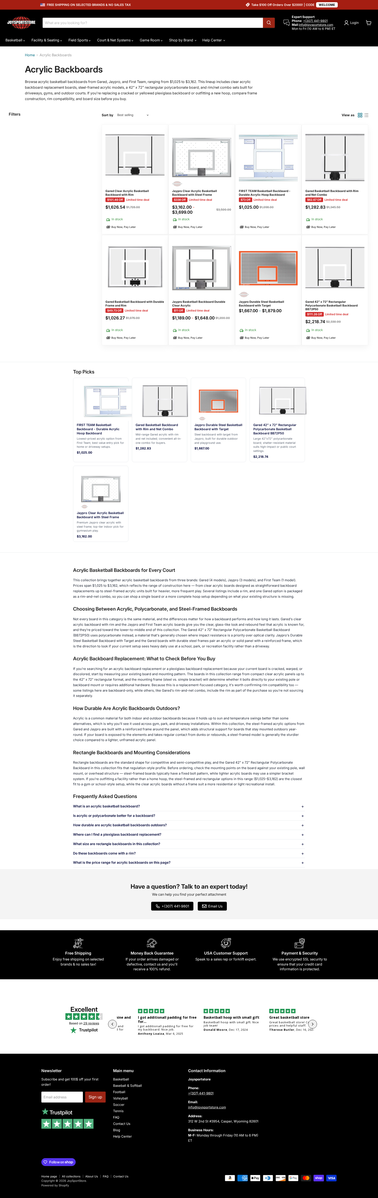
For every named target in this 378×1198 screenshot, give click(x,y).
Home (30, 55)
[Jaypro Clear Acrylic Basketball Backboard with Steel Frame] (201, 179)
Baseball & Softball (127, 1085)
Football (119, 1092)
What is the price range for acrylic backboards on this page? (121, 863)
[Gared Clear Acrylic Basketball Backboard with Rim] (135, 179)
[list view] (366, 115)
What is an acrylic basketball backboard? (106, 806)
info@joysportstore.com (316, 24)
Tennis (118, 1111)
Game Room (150, 40)
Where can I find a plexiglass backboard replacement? (117, 835)
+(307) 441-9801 (315, 21)
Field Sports (78, 40)
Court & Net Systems (114, 40)
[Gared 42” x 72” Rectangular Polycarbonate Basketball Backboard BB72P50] (335, 290)
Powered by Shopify (55, 1185)
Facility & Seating (46, 40)
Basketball (14, 40)
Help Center (212, 40)
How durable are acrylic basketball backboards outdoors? (120, 825)
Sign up (95, 1097)
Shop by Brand (181, 40)
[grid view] (360, 115)
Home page (49, 1176)
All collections (71, 1176)
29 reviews (91, 1023)
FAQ (116, 1117)
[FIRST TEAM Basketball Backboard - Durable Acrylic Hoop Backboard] (268, 179)
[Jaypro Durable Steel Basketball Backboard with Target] (268, 290)
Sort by (107, 115)
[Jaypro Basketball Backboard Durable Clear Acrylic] (201, 290)
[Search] (269, 23)
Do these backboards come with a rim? (104, 853)
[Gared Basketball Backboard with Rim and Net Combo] (335, 179)
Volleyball (120, 1098)
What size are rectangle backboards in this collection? (116, 844)
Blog (116, 1130)
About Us (91, 1176)
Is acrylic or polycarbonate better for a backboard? (114, 816)
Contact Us (121, 1124)
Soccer (118, 1105)
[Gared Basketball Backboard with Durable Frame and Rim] (135, 290)
